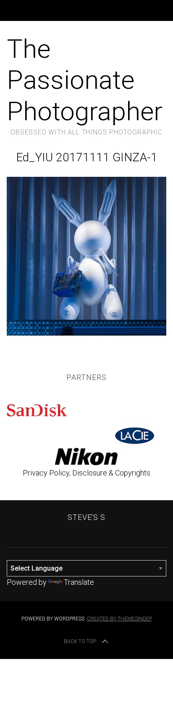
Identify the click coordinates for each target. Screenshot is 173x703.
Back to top (80, 641)
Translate (79, 582)
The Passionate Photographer (85, 80)
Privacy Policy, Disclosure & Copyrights (86, 472)
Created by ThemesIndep (119, 619)
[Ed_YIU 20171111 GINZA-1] (86, 332)
